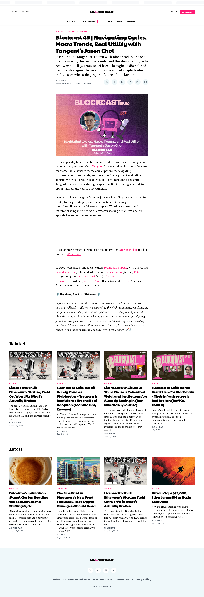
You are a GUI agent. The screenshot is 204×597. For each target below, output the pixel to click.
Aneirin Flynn (92, 281)
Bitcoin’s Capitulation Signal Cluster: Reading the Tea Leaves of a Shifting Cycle (28, 499)
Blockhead (61, 80)
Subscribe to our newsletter (71, 579)
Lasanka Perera (65, 272)
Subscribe (187, 12)
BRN (120, 21)
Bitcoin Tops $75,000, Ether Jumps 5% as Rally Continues (171, 497)
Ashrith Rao (15, 528)
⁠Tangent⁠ (97, 166)
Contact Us (122, 579)
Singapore (62, 489)
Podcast (106, 21)
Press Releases (103, 579)
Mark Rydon (114, 272)
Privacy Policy (141, 579)
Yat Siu (124, 281)
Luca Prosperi (86, 276)
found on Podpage (115, 268)
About (132, 21)
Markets (13, 489)
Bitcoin (155, 489)
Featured (88, 21)
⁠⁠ (74, 254)
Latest (72, 21)
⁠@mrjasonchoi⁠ (128, 250)
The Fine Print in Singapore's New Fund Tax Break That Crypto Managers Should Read (76, 499)
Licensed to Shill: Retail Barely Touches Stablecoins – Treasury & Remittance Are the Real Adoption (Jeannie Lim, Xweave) (77, 398)
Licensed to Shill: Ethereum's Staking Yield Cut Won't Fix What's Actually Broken (29, 394)
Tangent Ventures (77, 31)
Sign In (174, 12)
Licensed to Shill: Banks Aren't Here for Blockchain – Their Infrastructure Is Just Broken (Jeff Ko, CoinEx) (173, 396)
